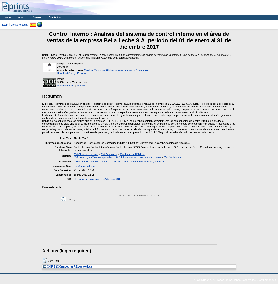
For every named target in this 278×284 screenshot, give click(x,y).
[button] (45, 260)
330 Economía (109, 154)
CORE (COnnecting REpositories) (69, 266)
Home (7, 17)
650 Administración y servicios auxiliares (138, 157)
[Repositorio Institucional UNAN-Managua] (16, 13)
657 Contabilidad (173, 157)
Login (5, 24)
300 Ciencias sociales (86, 154)
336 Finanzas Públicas (132, 154)
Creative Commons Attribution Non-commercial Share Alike (116, 70)
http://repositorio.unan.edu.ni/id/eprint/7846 (97, 179)
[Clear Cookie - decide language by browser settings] (40, 23)
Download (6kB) (65, 85)
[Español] (33, 23)
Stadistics (55, 17)
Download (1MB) (66, 73)
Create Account (19, 24)
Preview (81, 73)
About (21, 17)
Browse (37, 17)
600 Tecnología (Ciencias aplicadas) (93, 157)
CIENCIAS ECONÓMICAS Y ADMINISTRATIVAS (101, 161)
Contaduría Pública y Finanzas (148, 161)
